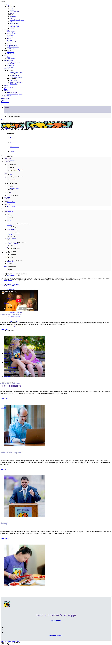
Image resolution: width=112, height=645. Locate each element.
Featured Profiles (15, 27)
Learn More (4, 469)
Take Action (7, 30)
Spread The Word (12, 45)
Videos (12, 28)
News (8, 57)
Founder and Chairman (16, 72)
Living (11, 21)
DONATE (3, 408)
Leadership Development (17, 20)
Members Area (8, 96)
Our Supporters (8, 60)
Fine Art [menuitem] (7, 109)
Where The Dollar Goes (16, 82)
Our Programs (8, 5)
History (12, 13)
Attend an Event (11, 42)
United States (10, 52)
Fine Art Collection (12, 92)
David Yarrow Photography (14, 94)
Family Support (14, 23)
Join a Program (11, 32)
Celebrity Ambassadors (13, 62)
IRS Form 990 (13, 84)
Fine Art (6, 90)
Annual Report (14, 80)
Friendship (13, 16)
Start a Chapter (11, 33)
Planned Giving (11, 48)
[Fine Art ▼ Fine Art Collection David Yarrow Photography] (56, 103)
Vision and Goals (14, 11)
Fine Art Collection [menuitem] (12, 114)
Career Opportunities (16, 77)
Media (5, 55)
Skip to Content (5, 98)
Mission (12, 8)
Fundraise (9, 40)
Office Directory (14, 75)
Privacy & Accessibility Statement (10, 641)
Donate (9, 38)
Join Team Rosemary (13, 47)
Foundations (10, 65)
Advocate (9, 43)
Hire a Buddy (10, 35)
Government (10, 67)
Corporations (10, 64)
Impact (12, 10)
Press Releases (11, 58)
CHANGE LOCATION (56, 635)
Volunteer (9, 37)
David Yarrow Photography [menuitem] (14, 116)
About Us (6, 69)
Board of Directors (15, 74)
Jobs (11, 18)
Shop (5, 89)
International (10, 53)
